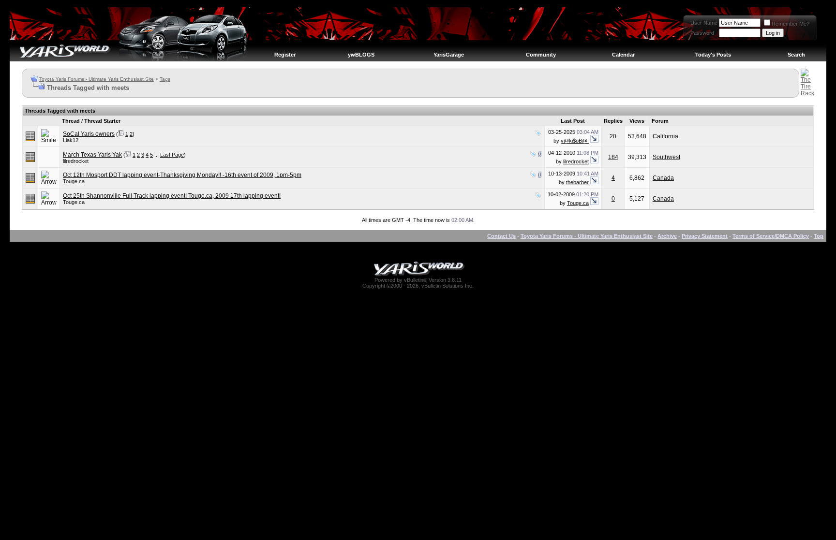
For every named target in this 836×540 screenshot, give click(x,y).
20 (613, 136)
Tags (165, 79)
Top (818, 236)
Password (702, 33)
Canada (663, 178)
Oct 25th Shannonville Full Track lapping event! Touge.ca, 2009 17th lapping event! (172, 195)
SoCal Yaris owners (89, 134)
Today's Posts (713, 55)
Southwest (666, 157)
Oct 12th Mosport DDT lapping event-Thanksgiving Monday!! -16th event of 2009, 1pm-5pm (182, 175)
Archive (667, 236)
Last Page (172, 155)
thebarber (577, 182)
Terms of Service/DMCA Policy (770, 236)
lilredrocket (76, 161)
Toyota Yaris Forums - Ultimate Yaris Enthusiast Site (96, 79)
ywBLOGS (361, 55)
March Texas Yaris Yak (92, 154)
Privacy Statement (705, 236)
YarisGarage (448, 55)
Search (796, 55)
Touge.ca (74, 181)
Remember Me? (790, 24)
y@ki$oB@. (575, 141)
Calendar (623, 55)
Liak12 (70, 140)
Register (285, 55)
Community (541, 55)
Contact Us (501, 236)
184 (613, 157)
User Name (703, 23)
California (665, 136)
